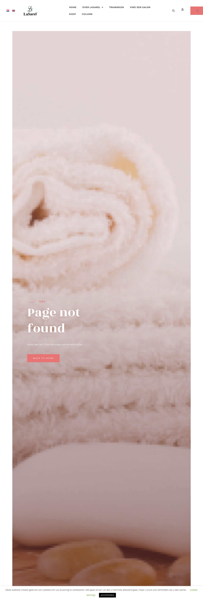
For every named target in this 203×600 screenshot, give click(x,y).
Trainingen (116, 7)
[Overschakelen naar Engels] (13, 11)
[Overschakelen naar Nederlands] (8, 11)
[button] (173, 10)
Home (72, 7)
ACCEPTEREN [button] (107, 595)
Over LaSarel (91, 7)
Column (87, 14)
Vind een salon (140, 7)
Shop (72, 14)
